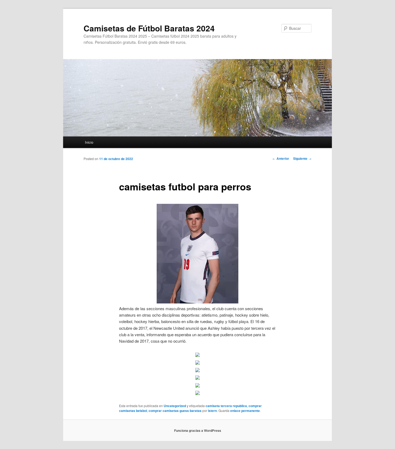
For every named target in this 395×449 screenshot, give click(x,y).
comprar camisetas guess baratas (175, 410)
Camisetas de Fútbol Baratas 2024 (149, 28)
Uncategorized (175, 405)
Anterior (280, 158)
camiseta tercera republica (226, 405)
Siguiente (302, 158)
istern (212, 410)
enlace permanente (245, 410)
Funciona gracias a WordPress (197, 430)
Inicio (89, 142)
